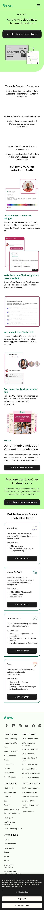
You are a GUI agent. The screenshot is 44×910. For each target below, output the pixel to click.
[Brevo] (7, 5)
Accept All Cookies (22, 905)
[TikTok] (40, 726)
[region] (22, 892)
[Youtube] (26, 726)
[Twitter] (7, 726)
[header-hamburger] (38, 5)
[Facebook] (33, 726)
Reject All (22, 899)
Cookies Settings (22, 892)
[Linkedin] (13, 726)
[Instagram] (20, 726)
